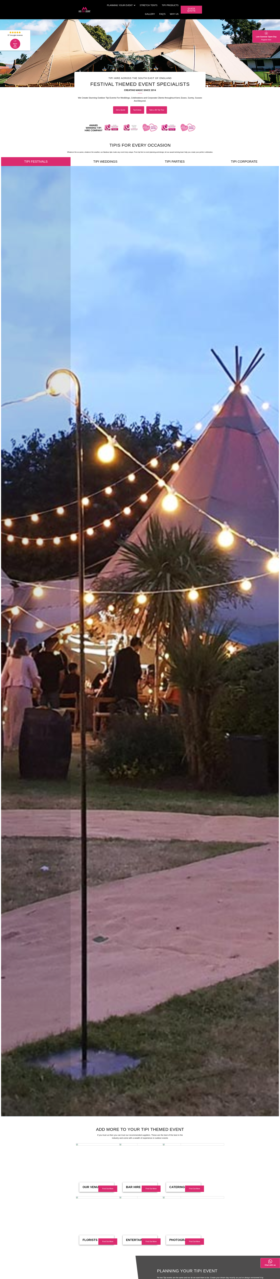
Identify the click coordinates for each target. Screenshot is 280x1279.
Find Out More (34, 1114)
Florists (90, 1240)
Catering (177, 1187)
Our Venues (92, 1187)
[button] (15, 44)
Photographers (183, 1240)
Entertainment (138, 1240)
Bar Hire (133, 1187)
